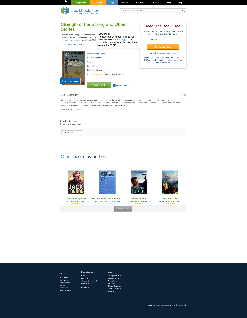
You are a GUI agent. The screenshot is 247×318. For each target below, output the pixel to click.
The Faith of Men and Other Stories (107, 198)
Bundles (156, 3)
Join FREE (98, 3)
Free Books (64, 278)
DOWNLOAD (97, 85)
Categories (79, 3)
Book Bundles (65, 283)
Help (180, 3)
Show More (123, 208)
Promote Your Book (67, 290)
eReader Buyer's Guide (89, 281)
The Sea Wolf (170, 198)
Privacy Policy (112, 281)
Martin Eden (139, 198)
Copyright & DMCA (114, 276)
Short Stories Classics (101, 201)
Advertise (111, 291)
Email (154, 39)
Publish (125, 3)
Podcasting (64, 288)
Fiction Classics (133, 201)
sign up (125, 39)
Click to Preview (72, 81)
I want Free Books (163, 47)
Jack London (69, 37)
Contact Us (85, 283)
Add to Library (122, 85)
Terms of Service (113, 278)
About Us (84, 278)
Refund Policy (112, 283)
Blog (169, 3)
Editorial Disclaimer (114, 289)
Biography (70, 201)
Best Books (140, 3)
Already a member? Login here (163, 53)
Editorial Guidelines (114, 286)
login (125, 36)
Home (83, 276)
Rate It (121, 74)
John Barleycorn (76, 198)
